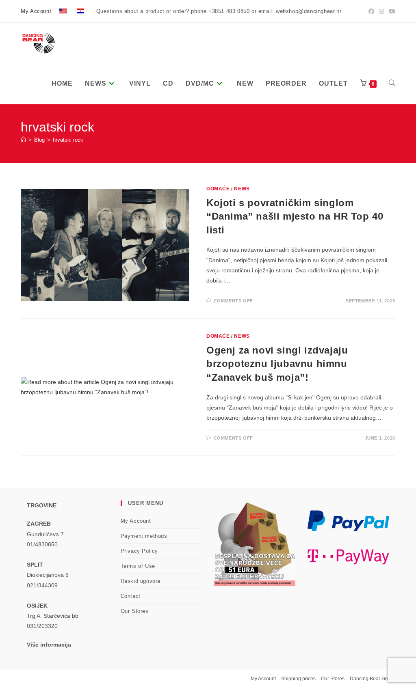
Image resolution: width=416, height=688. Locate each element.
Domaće (218, 189)
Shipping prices (298, 679)
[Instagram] (381, 11)
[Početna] (23, 140)
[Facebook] (371, 11)
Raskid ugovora (140, 581)
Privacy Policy (139, 551)
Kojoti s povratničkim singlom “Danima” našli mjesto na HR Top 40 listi (294, 216)
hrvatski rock (68, 140)
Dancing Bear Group (372, 679)
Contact (131, 596)
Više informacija (49, 644)
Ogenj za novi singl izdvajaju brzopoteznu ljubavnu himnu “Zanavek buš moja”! (277, 364)
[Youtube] (390, 11)
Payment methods (144, 536)
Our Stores (135, 611)
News (241, 189)
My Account (36, 11)
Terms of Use (138, 566)
